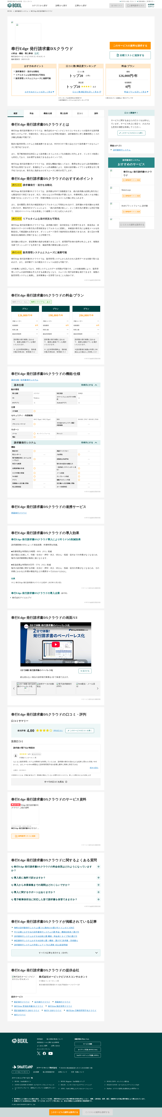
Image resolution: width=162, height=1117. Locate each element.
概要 (16, 113)
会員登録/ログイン (151, 5)
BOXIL (9, 11)
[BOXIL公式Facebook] (44, 1054)
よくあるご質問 (42, 1045)
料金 (32, 113)
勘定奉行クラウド (22, 1002)
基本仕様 (15, 380)
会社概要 (36, 1072)
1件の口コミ (58, 730)
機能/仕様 (48, 113)
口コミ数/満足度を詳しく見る (86, 92)
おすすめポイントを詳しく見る (38, 92)
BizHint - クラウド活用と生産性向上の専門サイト (123, 1088)
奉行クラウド (20, 1015)
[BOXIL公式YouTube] (50, 1053)
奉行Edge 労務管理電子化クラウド (81, 1011)
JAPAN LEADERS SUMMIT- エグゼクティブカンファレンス (34, 1085)
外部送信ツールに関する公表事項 (48, 1042)
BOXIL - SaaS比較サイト (23, 1081)
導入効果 (64, 113)
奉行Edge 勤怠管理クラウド (60, 1006)
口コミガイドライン (43, 1049)
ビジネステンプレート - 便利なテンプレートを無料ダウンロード (35, 1088)
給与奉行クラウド (42, 1002)
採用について (62, 1072)
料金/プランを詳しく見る (135, 92)
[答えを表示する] (98, 867)
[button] (36, 754)
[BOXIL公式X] (38, 1054)
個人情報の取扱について (55, 1039)
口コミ (80, 113)
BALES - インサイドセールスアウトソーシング (76, 1085)
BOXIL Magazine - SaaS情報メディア (73, 1081)
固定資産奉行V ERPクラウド (26, 1011)
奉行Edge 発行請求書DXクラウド (41, 11)
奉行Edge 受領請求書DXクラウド (28, 1006)
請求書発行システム (21, 11)
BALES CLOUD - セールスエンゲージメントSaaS (123, 1085)
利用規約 (40, 1039)
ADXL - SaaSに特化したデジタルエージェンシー (77, 1088)
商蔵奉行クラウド (19, 513)
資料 (96, 113)
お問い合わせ (55, 1045)
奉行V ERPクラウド (53, 1011)
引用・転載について (77, 1072)
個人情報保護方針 (49, 1072)
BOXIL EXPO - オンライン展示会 (118, 1081)
